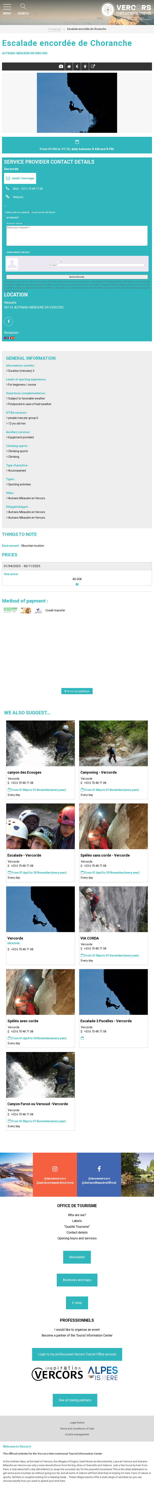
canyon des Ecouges (24, 772)
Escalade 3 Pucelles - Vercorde (106, 1021)
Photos (61, 66)
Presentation (69, 66)
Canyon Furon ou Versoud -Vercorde (37, 1104)
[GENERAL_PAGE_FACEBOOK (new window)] (10, 321)
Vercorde (15, 938)
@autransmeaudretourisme (55, 1182)
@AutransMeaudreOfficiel (99, 1182)
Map (85, 66)
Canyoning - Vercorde (98, 772)
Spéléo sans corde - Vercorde (105, 855)
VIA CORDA (89, 938)
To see (93, 66)
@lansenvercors (55, 1178)
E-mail (58, 262)
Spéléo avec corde (22, 1021)
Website (18, 197)
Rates (77, 66)
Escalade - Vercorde (24, 855)
